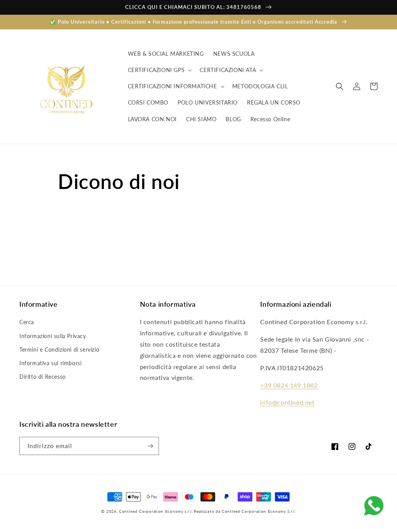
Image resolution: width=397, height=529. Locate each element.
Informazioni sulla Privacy (52, 336)
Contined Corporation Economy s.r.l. (156, 511)
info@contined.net (287, 402)
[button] (159, 70)
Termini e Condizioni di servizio (59, 349)
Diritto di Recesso (42, 376)
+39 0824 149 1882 (289, 385)
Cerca (26, 322)
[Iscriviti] (150, 446)
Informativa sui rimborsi (50, 363)
